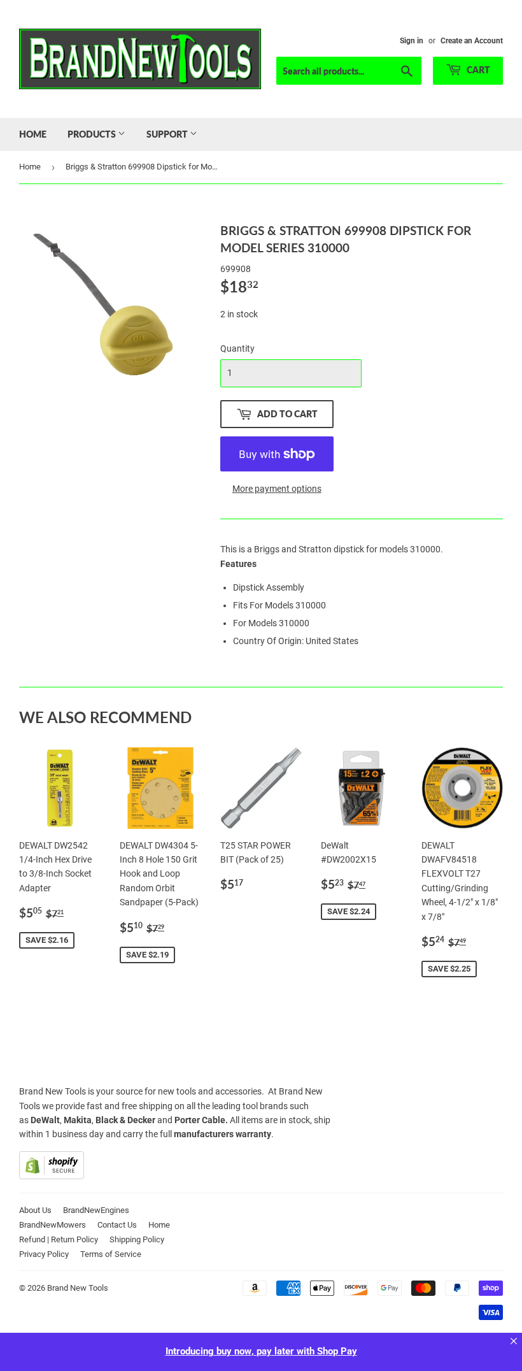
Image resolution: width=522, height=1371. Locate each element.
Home (32, 134)
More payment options (276, 489)
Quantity (237, 348)
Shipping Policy (136, 1239)
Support (168, 134)
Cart (477, 69)
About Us (35, 1210)
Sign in (411, 40)
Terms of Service (110, 1254)
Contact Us (117, 1225)
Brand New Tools (77, 1288)
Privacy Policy (44, 1254)
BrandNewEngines (96, 1210)
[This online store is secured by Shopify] (51, 1176)
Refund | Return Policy (58, 1239)
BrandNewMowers (52, 1225)
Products (92, 134)
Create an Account (472, 40)
